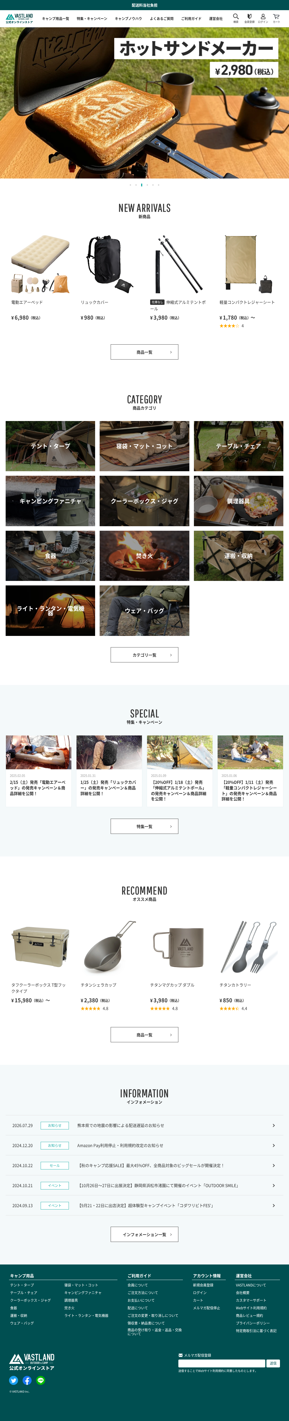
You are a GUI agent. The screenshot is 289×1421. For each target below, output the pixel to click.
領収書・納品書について (146, 1323)
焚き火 (69, 1308)
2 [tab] (136, 185)
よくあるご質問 (162, 18)
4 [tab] (147, 185)
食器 (13, 1308)
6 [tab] (158, 185)
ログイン (200, 1293)
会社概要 (242, 1293)
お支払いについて (141, 1300)
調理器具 (71, 1300)
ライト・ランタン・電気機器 (86, 1316)
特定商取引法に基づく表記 (256, 1331)
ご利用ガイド (191, 18)
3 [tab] (141, 185)
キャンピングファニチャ (83, 1293)
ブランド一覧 (224, 12)
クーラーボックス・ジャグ (30, 1300)
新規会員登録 (203, 1285)
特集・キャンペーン (92, 18)
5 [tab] (153, 185)
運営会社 (216, 18)
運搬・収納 (18, 1316)
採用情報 (220, 20)
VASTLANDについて (251, 1285)
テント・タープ (22, 1285)
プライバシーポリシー (253, 1323)
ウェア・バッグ (22, 1323)
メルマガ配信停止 (206, 1308)
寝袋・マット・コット (81, 1285)
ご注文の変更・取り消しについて (153, 1316)
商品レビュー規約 (249, 1316)
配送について (138, 1308)
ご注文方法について (143, 1293)
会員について (138, 1285)
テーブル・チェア (23, 1293)
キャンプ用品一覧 (55, 18)
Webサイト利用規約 (251, 1308)
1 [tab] (130, 185)
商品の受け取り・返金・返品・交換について (155, 1332)
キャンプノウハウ (128, 18)
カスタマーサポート (251, 1300)
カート (198, 1300)
